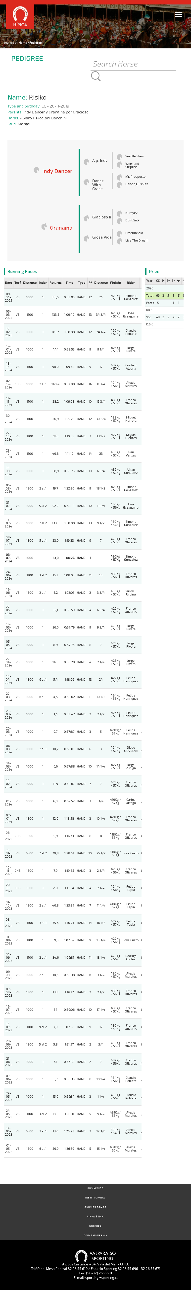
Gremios (95, 1226)
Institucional (95, 1197)
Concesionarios (95, 1235)
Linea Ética (95, 1216)
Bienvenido (96, 1188)
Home (23, 42)
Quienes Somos (95, 1207)
